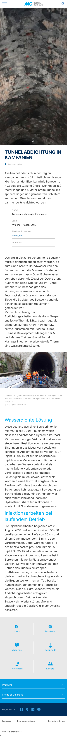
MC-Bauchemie (33, 4)
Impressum (6, 721)
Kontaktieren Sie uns (56, 721)
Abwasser (17, 235)
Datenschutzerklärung (26, 721)
